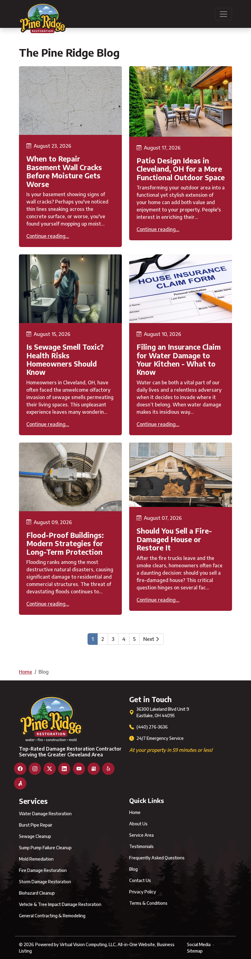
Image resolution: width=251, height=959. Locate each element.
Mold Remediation (36, 859)
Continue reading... (47, 236)
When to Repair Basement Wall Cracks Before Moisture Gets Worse (64, 171)
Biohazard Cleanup (37, 893)
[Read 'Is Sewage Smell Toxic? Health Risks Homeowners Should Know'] (70, 288)
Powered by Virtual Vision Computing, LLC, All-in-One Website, (95, 944)
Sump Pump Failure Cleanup (45, 847)
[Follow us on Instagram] (35, 769)
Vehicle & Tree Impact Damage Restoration (60, 904)
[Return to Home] (42, 13)
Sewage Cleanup (35, 836)
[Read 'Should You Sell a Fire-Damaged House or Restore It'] (180, 475)
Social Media (199, 944)
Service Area (141, 835)
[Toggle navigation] (223, 14)
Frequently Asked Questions (157, 857)
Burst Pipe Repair (35, 825)
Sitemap (195, 950)
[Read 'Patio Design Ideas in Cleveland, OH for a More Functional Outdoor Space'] (180, 101)
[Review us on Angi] (20, 783)
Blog (133, 869)
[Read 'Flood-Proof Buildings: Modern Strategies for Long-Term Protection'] (70, 477)
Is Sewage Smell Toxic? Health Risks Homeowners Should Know (65, 359)
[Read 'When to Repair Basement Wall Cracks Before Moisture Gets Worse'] (70, 100)
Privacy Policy (142, 891)
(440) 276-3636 (152, 726)
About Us (138, 823)
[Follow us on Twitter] (49, 769)
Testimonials (141, 846)
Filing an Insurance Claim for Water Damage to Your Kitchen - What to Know (179, 359)
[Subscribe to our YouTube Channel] (79, 769)
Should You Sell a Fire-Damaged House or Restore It (174, 539)
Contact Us (140, 880)
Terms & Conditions (148, 903)
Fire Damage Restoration (43, 870)
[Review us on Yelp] (108, 769)
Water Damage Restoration (45, 813)
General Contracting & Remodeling (52, 915)
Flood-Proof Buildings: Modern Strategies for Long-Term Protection (65, 543)
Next (149, 639)
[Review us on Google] (94, 769)
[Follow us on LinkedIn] (64, 769)
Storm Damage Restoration (45, 881)
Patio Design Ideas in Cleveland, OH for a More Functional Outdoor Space (181, 169)
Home (25, 672)
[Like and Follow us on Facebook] (20, 769)
